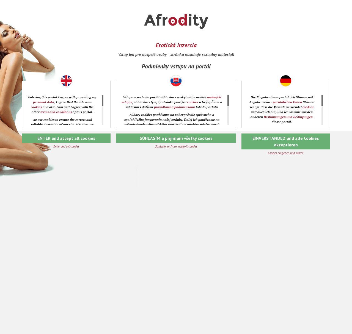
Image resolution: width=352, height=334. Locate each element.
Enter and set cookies (66, 146)
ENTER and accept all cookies (66, 138)
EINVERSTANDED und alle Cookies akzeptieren (285, 141)
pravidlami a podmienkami (174, 107)
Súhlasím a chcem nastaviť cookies (176, 146)
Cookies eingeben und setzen (286, 153)
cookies (36, 107)
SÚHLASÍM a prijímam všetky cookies (176, 138)
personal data (43, 102)
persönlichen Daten (287, 102)
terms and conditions (56, 112)
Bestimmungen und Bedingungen (288, 117)
